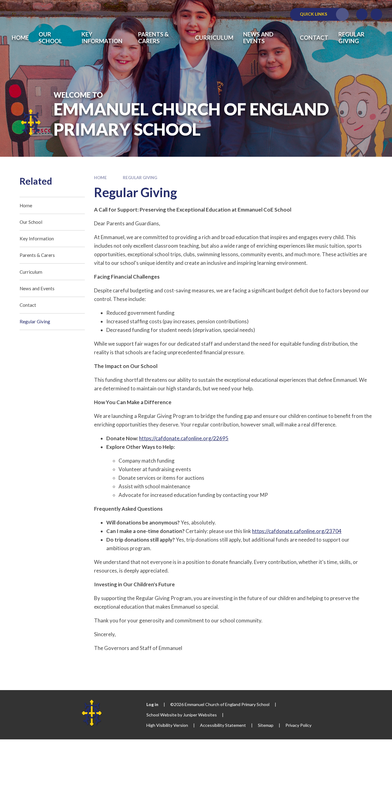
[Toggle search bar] (376, 14)
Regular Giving (140, 177)
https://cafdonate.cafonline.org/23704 (296, 531)
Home (100, 177)
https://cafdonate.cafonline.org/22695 (183, 438)
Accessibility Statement (223, 725)
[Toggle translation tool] (362, 14)
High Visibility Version (167, 725)
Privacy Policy (298, 725)
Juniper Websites (200, 714)
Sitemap (265, 725)
